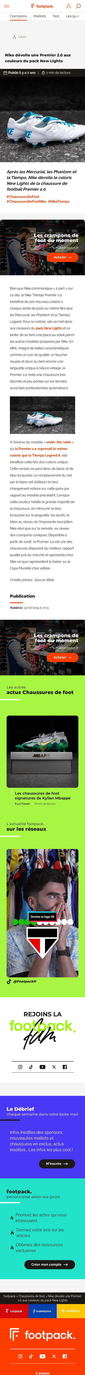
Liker (22, 37)
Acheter (60, 257)
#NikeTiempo (59, 201)
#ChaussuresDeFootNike (26, 201)
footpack (9, 1296)
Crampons (18, 16)
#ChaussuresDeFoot (23, 197)
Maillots (39, 16)
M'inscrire (53, 1164)
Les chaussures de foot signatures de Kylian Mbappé (43, 795)
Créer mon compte (46, 1265)
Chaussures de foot (32, 1296)
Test (56, 16)
